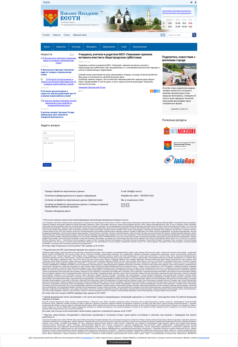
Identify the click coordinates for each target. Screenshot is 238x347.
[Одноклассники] (151, 91)
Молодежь (92, 47)
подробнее (87, 338)
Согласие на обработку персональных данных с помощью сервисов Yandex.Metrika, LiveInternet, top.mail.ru (76, 205)
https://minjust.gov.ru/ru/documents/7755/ (68, 246)
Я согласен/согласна (119, 342)
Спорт (124, 47)
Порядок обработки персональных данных (65, 191)
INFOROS (144, 196)
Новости (56, 35)
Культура (76, 47)
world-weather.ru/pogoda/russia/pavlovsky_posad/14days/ (181, 11)
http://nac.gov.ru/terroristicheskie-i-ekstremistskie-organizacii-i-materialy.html (82, 311)
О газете (46, 35)
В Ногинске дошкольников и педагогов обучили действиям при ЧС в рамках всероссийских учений (58, 93)
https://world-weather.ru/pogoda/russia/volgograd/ (178, 13)
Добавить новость (179, 109)
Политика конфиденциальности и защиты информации (70, 196)
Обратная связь (80, 35)
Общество (61, 47)
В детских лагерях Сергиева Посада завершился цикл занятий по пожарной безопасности (57, 114)
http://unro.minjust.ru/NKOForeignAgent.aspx (69, 293)
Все (72, 54)
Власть (47, 47)
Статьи (67, 35)
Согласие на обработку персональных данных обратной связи (73, 200)
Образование (109, 47)
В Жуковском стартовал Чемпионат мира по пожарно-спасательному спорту (57, 72)
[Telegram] (158, 91)
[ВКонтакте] (155, 91)
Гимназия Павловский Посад (91, 87)
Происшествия (140, 47)
